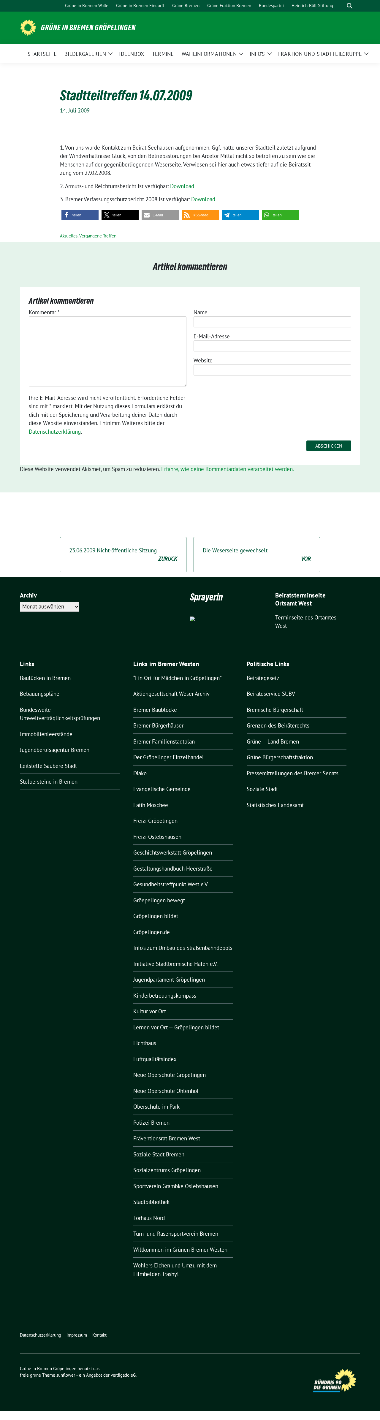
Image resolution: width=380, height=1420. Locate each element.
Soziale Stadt (262, 789)
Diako (140, 773)
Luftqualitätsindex (155, 1059)
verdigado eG (123, 1375)
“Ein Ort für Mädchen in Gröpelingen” (177, 678)
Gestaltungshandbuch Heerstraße (173, 868)
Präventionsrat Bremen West (166, 1138)
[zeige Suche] (349, 6)
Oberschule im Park (156, 1106)
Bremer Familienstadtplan (164, 741)
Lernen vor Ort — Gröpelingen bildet (176, 1027)
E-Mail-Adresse (212, 336)
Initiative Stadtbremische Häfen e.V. (175, 963)
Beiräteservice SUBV (271, 693)
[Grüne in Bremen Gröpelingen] (28, 27)
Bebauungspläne (39, 693)
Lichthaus (144, 1043)
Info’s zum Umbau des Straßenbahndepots (182, 947)
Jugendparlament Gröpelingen (169, 979)
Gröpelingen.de (151, 932)
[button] (80, 215)
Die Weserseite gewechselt (257, 554)
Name (201, 312)
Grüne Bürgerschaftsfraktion (280, 757)
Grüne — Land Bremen (273, 741)
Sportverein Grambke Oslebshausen (175, 1186)
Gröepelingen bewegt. (159, 900)
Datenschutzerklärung (55, 431)
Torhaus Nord (149, 1217)
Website (203, 360)
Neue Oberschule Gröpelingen (169, 1074)
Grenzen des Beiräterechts (278, 725)
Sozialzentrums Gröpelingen (167, 1170)
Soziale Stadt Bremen (158, 1154)
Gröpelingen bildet (155, 916)
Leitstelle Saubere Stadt (48, 765)
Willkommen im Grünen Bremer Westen (180, 1249)
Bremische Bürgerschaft (275, 709)
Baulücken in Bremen (45, 678)
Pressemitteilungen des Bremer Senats (292, 773)
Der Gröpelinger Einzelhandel (168, 757)
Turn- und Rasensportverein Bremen (175, 1233)
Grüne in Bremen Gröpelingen (88, 27)
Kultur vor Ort (149, 1011)
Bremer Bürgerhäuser (158, 725)
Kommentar (44, 312)
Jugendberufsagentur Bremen (54, 749)
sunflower (65, 1375)
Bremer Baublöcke (155, 709)
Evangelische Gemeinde (162, 789)
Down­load (182, 186)
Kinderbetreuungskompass (164, 995)
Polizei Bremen (151, 1122)
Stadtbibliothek (151, 1201)
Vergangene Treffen (97, 236)
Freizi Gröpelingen (155, 820)
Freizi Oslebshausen (157, 836)
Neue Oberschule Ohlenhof (166, 1090)
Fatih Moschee (150, 805)
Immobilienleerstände (46, 734)
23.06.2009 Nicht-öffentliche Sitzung (123, 554)
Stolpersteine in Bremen (48, 781)
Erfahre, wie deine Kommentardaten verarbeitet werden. (227, 469)
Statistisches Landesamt (275, 805)
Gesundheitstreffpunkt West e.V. (170, 884)
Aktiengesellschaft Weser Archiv (171, 693)
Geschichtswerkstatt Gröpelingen (172, 852)
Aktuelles (68, 236)
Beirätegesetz (263, 678)
